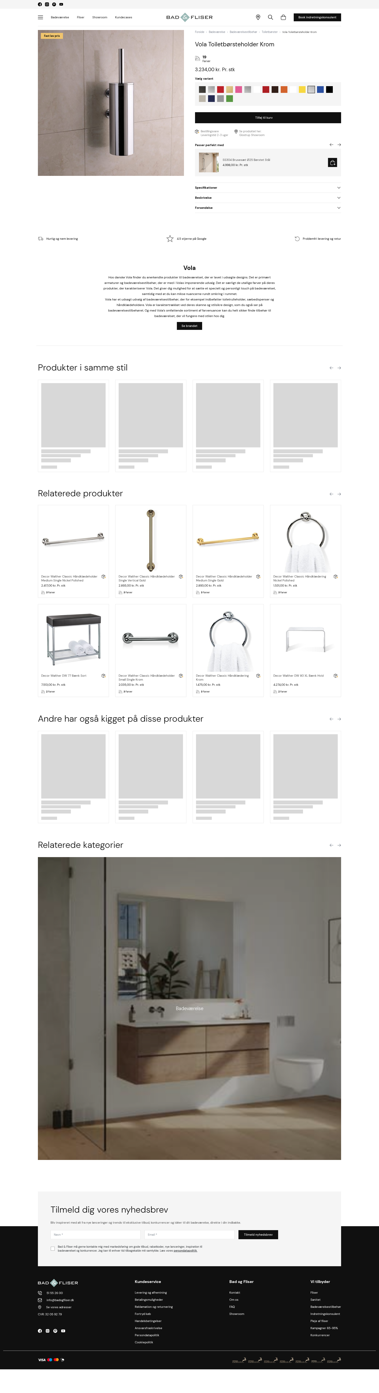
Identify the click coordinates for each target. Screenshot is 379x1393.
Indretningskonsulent (325, 1314)
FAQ (232, 1307)
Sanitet (316, 1300)
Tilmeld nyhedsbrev (258, 1235)
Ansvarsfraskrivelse (148, 1328)
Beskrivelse (203, 198)
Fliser (80, 17)
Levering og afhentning (151, 1293)
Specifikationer (206, 188)
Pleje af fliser (319, 1321)
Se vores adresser (59, 1307)
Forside (199, 32)
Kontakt (234, 1293)
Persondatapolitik (147, 1335)
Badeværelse (60, 17)
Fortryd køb (143, 1314)
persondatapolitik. (185, 1250)
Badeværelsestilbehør (243, 32)
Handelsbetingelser (148, 1321)
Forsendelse (204, 208)
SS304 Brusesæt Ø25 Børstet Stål (246, 160)
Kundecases (123, 17)
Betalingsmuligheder (149, 1300)
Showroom (99, 17)
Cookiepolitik (144, 1342)
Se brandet (189, 326)
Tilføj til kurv (264, 118)
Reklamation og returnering (154, 1307)
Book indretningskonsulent (317, 17)
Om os (233, 1300)
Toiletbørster (270, 32)
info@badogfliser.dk (60, 1300)
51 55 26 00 (55, 1293)
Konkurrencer (320, 1335)
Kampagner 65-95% (324, 1328)
